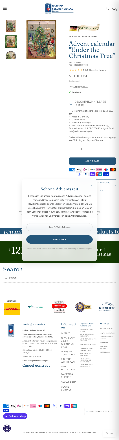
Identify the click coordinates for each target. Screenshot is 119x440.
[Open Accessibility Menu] (7, 428)
